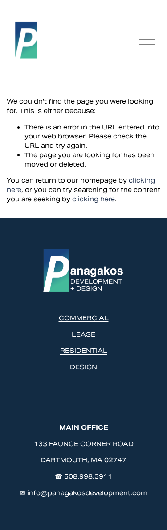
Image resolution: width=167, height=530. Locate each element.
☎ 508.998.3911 (83, 476)
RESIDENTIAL (83, 350)
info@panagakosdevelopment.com (87, 493)
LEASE (83, 334)
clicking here (93, 199)
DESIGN (83, 367)
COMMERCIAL (84, 318)
